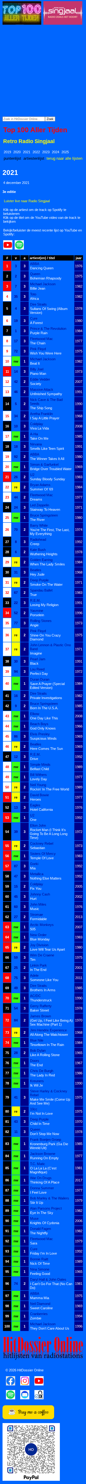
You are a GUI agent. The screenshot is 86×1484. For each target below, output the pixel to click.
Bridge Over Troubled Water (51, 469)
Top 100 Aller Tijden (35, 130)
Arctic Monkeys (42, 925)
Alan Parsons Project (46, 1208)
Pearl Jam (37, 659)
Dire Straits (38, 304)
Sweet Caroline (41, 1308)
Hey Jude (37, 574)
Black (34, 663)
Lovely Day (38, 779)
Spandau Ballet (41, 590)
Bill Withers (38, 775)
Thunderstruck (41, 1000)
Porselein (37, 615)
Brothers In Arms (42, 990)
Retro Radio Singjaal (29, 141)
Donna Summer (42, 1188)
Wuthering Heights (44, 554)
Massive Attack (41, 389)
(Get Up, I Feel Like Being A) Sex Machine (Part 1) (51, 1022)
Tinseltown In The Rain (47, 1045)
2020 (17, 152)
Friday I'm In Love (43, 1253)
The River (37, 520)
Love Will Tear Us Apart (47, 949)
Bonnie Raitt (39, 1259)
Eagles (35, 805)
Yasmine (36, 611)
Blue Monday (40, 939)
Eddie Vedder (40, 379)
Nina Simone (39, 1269)
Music (34, 909)
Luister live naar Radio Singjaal (27, 201)
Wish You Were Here (45, 353)
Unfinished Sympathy (46, 394)
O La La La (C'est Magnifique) (43, 1170)
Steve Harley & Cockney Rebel (48, 1093)
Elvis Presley (40, 734)
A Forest (36, 323)
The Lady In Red (42, 1075)
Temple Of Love (42, 858)
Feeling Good (40, 1274)
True (33, 595)
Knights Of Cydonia (44, 1223)
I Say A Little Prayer (44, 418)
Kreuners (37, 1081)
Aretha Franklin (41, 414)
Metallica (36, 874)
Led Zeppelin (39, 505)
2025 (65, 152)
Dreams (36, 499)
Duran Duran (39, 679)
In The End (38, 970)
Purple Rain (38, 333)
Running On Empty (44, 1158)
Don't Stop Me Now (44, 1134)
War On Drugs (41, 1178)
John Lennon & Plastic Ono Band (50, 647)
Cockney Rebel (41, 843)
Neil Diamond (40, 1304)
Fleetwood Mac (41, 339)
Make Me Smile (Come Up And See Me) (50, 1101)
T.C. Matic (37, 1164)
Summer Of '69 (41, 489)
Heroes (35, 799)
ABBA (34, 264)
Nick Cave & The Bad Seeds (46, 402)
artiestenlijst (33, 158)
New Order (38, 935)
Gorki (34, 864)
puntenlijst (12, 158)
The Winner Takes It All (47, 459)
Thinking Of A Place (44, 1182)
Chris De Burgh (41, 1071)
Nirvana (36, 444)
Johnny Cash (40, 894)
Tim (33, 959)
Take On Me (39, 438)
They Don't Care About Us (49, 1328)
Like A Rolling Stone (45, 1055)
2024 (55, 152)
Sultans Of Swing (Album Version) (49, 311)
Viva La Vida (39, 428)
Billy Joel (36, 369)
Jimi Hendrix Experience (48, 1030)
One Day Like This (44, 718)
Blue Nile (36, 1040)
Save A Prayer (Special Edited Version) (47, 686)
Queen (35, 274)
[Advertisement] (43, 71)
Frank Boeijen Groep (45, 1140)
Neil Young (38, 785)
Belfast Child (39, 769)
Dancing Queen (41, 268)
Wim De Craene (42, 955)
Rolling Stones (41, 621)
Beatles (35, 570)
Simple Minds (40, 764)
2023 (46, 152)
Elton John (38, 825)
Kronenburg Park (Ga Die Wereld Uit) (49, 1146)
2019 (7, 152)
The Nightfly (39, 1233)
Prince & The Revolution (48, 328)
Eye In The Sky (41, 1213)
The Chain (37, 343)
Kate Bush (38, 550)
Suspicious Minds (43, 738)
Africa (34, 298)
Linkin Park (38, 965)
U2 (32, 475)
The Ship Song (41, 408)
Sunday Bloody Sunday (47, 479)
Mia (33, 868)
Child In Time (40, 1124)
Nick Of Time (40, 1263)
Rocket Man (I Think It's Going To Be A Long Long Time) (48, 834)
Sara (33, 1243)
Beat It (35, 363)
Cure (33, 318)
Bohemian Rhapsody (45, 278)
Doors (34, 1061)
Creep (34, 544)
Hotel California (41, 809)
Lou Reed (37, 669)
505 (33, 929)
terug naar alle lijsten (64, 158)
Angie (34, 625)
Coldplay (36, 424)
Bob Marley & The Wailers (49, 1198)
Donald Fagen (40, 1229)
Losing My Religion (44, 605)
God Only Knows (43, 728)
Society (35, 384)
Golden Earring (41, 560)
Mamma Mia (39, 1298)
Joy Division (39, 945)
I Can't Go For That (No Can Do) (51, 1286)
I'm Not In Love (41, 1113)
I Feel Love (38, 1192)
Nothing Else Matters (45, 878)
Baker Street (39, 1010)
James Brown (40, 1016)
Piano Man (38, 374)
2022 (36, 152)
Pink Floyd (38, 349)
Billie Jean (37, 288)
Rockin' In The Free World (49, 789)
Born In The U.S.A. (44, 708)
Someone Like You (44, 980)
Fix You (35, 888)
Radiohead (38, 539)
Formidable (38, 919)
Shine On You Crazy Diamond (45, 637)
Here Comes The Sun (46, 749)
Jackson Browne (42, 1154)
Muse (34, 1218)
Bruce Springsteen (44, 515)
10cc (33, 1109)
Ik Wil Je (36, 1085)
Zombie (35, 1318)
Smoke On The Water (46, 584)
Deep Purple (39, 580)
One (33, 820)
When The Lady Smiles (47, 564)
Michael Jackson (42, 284)
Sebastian (37, 848)
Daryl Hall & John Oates (48, 1279)
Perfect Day (39, 674)
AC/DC (35, 996)
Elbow (34, 714)
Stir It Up (36, 1203)
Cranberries (39, 1314)
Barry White (39, 525)
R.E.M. (35, 600)
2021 (26, 152)
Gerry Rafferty (41, 1006)
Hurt (33, 899)
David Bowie (39, 795)
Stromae (36, 914)
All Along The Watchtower (49, 1034)
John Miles (38, 904)
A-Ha (34, 434)
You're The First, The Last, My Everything (49, 532)
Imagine (36, 653)
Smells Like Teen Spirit (47, 449)
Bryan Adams (40, 485)
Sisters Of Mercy (43, 854)
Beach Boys (39, 724)
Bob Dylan (38, 1050)
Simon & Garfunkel (44, 464)
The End (36, 1065)
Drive (34, 759)
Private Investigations (46, 698)
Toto (33, 294)
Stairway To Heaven (45, 509)
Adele (34, 975)
